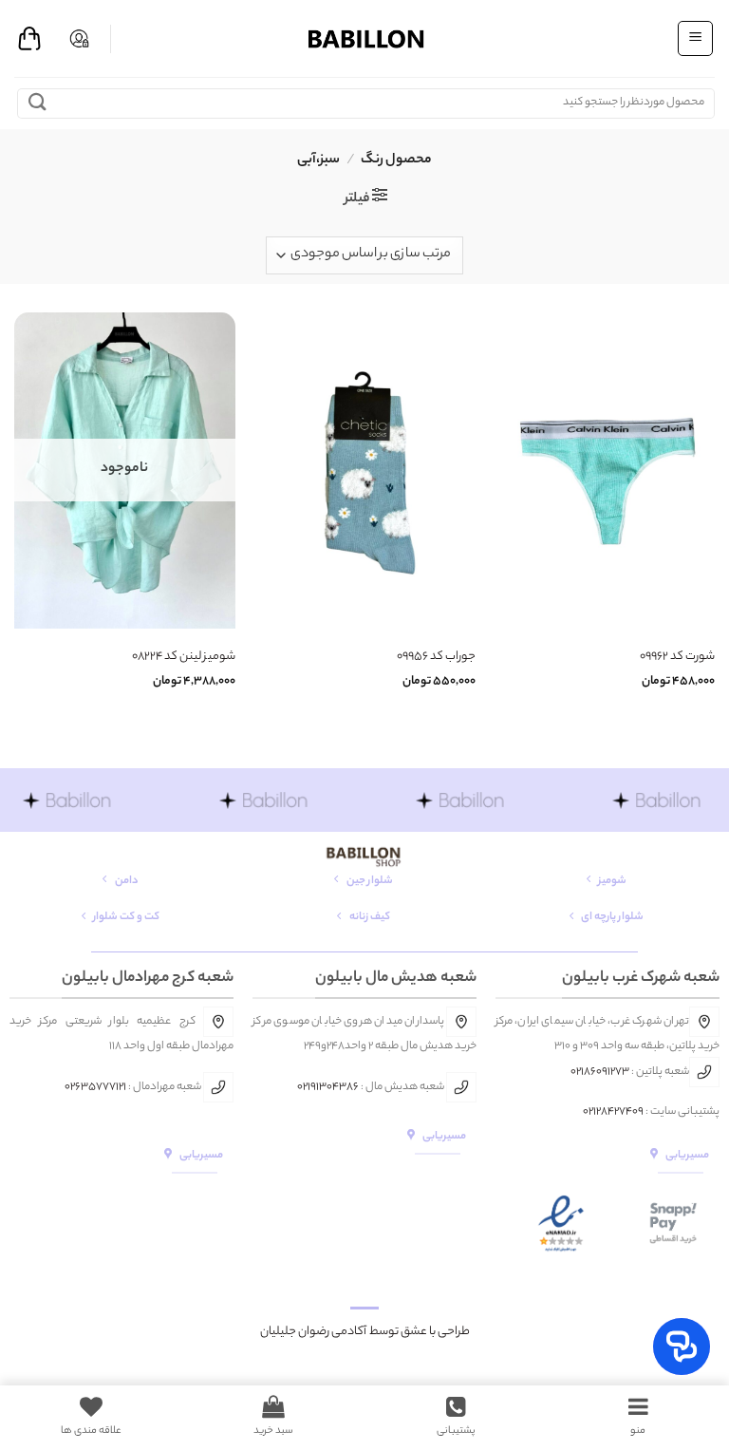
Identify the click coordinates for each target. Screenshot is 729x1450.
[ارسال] (37, 103)
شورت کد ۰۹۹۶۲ (677, 658)
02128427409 (613, 1111)
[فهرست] (695, 38)
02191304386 (328, 1087)
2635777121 (98, 1087)
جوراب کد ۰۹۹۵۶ (436, 658)
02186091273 (599, 1072)
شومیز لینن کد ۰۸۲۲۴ (183, 658)
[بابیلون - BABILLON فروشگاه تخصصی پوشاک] (364, 38)
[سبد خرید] (29, 39)
